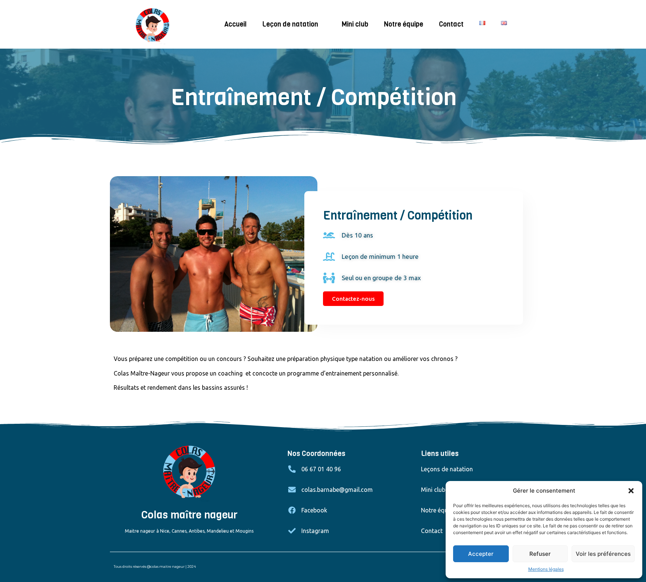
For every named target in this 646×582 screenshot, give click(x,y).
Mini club (355, 24)
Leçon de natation (290, 24)
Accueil (235, 24)
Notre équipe (403, 24)
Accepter (480, 553)
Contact (451, 24)
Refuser (540, 553)
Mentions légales (546, 569)
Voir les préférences (603, 553)
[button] (631, 490)
